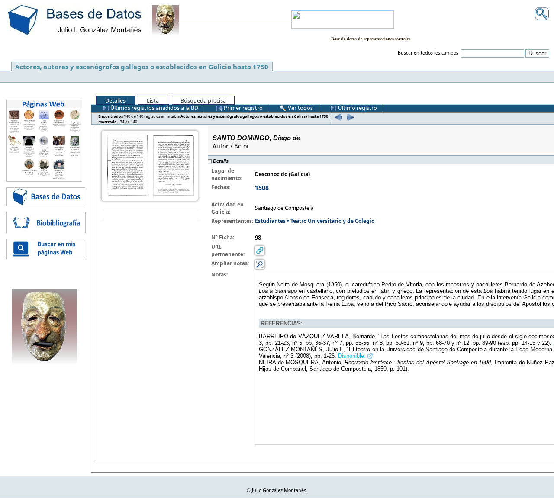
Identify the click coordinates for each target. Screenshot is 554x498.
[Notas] (259, 263)
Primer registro (242, 108)
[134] (349, 117)
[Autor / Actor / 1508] (150, 165)
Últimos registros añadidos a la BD (153, 108)
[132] (337, 117)
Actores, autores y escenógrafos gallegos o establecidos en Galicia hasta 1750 (141, 66)
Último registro (357, 108)
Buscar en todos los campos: (429, 53)
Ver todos (300, 108)
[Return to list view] (151, 214)
